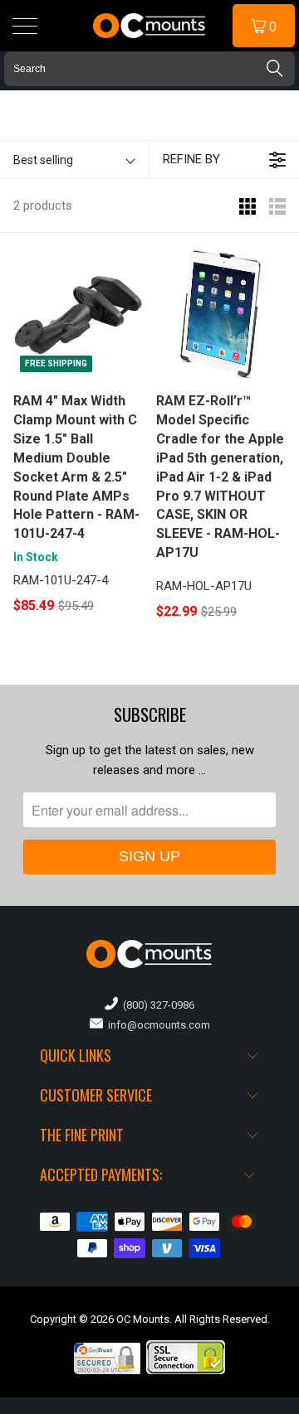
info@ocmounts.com (156, 1025)
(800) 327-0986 (156, 1005)
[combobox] (149, 68)
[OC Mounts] (149, 25)
